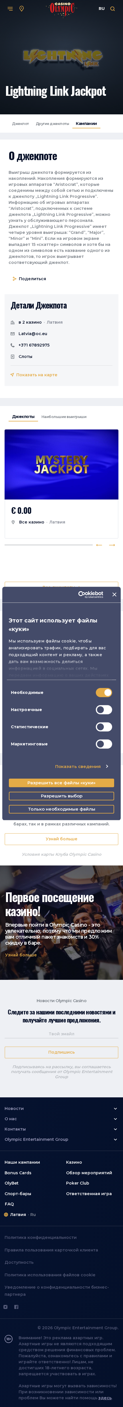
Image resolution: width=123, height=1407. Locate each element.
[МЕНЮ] (10, 9)
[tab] (20, 123)
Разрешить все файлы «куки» (61, 782)
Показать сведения (78, 766)
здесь (105, 1397)
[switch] (104, 709)
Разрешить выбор (61, 796)
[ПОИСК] (112, 9)
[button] (21, 955)
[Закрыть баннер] (114, 595)
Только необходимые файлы (61, 809)
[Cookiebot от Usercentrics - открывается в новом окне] (78, 594)
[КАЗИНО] (21, 9)
